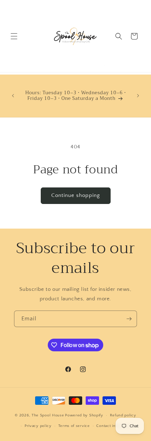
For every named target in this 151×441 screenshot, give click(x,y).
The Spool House (48, 415)
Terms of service (74, 426)
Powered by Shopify (84, 415)
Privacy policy (38, 426)
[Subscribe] (129, 319)
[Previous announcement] (13, 95)
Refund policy (123, 415)
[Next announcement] (138, 95)
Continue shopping (75, 195)
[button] (14, 36)
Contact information (114, 426)
